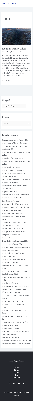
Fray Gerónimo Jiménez (10, 201)
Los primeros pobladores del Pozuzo (14, 143)
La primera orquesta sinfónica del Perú (15, 140)
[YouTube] (19, 383)
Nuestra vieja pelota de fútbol (12, 244)
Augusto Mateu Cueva (9, 192)
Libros (16, 370)
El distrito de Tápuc (9, 256)
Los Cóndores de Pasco (10, 283)
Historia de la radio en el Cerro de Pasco (16, 179)
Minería (21, 52)
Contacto (16, 377)
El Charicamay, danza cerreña (12, 301)
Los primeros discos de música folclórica (16, 344)
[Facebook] (14, 383)
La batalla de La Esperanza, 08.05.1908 (15, 286)
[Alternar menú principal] (29, 3)
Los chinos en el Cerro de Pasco (13, 170)
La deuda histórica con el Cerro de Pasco (16, 195)
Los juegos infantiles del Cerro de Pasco (16, 207)
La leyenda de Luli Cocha (11, 337)
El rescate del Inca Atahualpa (12, 198)
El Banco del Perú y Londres (12, 167)
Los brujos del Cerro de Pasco (12, 158)
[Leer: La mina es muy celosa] (16, 36)
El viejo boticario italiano (10, 328)
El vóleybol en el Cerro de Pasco (13, 253)
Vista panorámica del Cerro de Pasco (15, 204)
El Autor (16, 372)
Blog (16, 375)
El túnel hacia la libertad (10, 325)
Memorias (14, 52)
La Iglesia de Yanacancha (11, 235)
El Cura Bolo (6, 238)
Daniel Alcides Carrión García (12, 228)
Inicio (17, 367)
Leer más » (6, 80)
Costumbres (6, 52)
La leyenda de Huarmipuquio (12, 210)
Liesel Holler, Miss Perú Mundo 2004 (15, 241)
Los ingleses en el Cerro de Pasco (13, 232)
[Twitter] (23, 383)
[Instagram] (9, 383)
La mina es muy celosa (14, 48)
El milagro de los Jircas (10, 182)
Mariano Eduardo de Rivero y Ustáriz (15, 322)
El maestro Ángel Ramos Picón (12, 213)
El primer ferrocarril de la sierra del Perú (16, 341)
